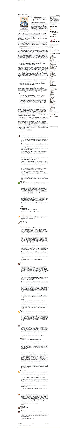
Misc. (50, 93)
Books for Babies (52, 62)
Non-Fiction (51, 97)
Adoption (51, 55)
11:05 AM (22, 308)
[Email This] (27, 129)
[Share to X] (29, 129)
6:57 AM (22, 206)
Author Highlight (52, 57)
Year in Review (52, 114)
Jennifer (22, 181)
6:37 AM (22, 179)
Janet (22, 338)
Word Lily (23, 208)
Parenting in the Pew (37, 17)
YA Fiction (51, 113)
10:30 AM (22, 297)
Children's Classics (52, 66)
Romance (51, 106)
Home (50, 83)
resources (51, 105)
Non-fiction (51, 96)
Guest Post (51, 80)
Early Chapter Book (52, 75)
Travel (50, 110)
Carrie (22, 262)
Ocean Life (51, 98)
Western (51, 111)
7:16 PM (22, 336)
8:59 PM (22, 408)
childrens (51, 67)
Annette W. (23, 134)
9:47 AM (22, 260)
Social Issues (51, 108)
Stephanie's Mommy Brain (26, 351)
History (51, 82)
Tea (50, 109)
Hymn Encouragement (53, 85)
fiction (50, 77)
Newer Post (20, 423)
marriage (51, 90)
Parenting (51, 99)
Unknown (23, 310)
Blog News (51, 59)
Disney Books (52, 74)
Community (51, 73)
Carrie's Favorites (52, 64)
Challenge (51, 65)
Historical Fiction (52, 81)
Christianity (51, 69)
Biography (51, 58)
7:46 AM (22, 219)
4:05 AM (22, 349)
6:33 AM (22, 368)
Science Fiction (52, 107)
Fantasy (51, 76)
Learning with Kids (52, 89)
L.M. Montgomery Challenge (54, 88)
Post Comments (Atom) (26, 425)
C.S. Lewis (51, 63)
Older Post (47, 423)
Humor (51, 84)
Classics (51, 72)
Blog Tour (51, 60)
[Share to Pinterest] (31, 129)
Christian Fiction (52, 68)
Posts (52, 27)
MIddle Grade (52, 92)
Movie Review (52, 94)
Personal (51, 100)
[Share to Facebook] (30, 129)
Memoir (51, 91)
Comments (52, 29)
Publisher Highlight (52, 101)
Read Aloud (51, 102)
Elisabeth (23, 410)
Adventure (51, 56)
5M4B (50, 54)
